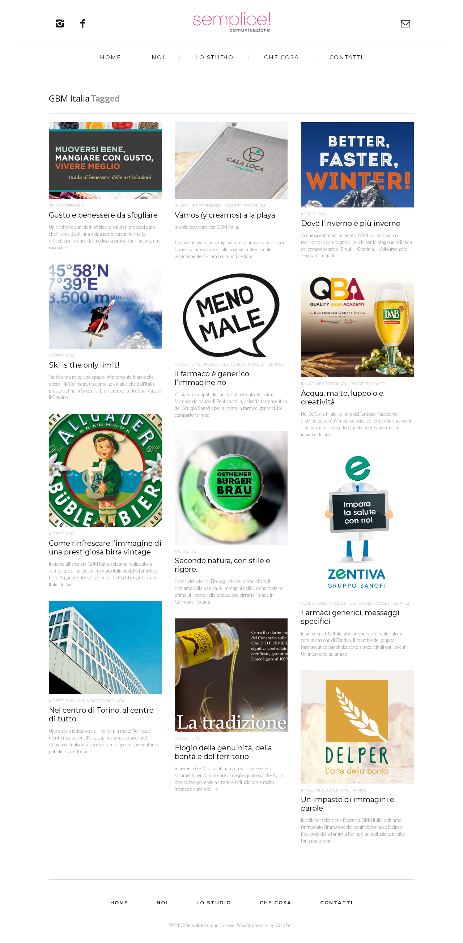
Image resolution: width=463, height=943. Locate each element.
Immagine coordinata (198, 205)
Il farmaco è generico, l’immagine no (213, 378)
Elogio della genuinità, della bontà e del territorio (223, 752)
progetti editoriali (244, 205)
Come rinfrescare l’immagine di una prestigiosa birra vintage (105, 547)
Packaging (186, 551)
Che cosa (281, 57)
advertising (314, 214)
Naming (359, 790)
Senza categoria (66, 205)
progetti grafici (368, 384)
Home (110, 57)
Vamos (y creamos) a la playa (225, 215)
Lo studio (214, 57)
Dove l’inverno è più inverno (350, 223)
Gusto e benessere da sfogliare (103, 215)
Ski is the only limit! (84, 365)
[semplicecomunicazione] (232, 22)
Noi (158, 57)
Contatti (346, 57)
